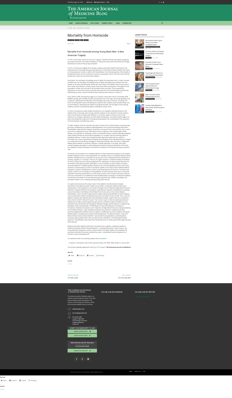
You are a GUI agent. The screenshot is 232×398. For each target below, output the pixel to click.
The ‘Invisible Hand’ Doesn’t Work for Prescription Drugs (152, 86)
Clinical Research (150, 111)
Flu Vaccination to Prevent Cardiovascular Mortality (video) (154, 53)
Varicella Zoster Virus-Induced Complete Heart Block (154, 64)
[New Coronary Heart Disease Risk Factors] (139, 98)
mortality (70, 28)
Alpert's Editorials (150, 98)
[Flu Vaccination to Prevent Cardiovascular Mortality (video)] (139, 54)
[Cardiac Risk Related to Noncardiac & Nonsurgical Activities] (139, 108)
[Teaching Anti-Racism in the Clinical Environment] (139, 76)
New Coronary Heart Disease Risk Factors (152, 95)
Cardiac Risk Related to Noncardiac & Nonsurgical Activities (154, 107)
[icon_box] (76, 309)
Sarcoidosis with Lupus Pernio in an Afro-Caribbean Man (153, 42)
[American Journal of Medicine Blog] (93, 12)
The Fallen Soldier (73, 278)
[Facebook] (159, 2)
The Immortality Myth (124, 278)
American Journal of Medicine (153, 46)
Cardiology (148, 57)
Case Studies (149, 68)
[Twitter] (161, 2)
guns (74, 28)
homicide (86, 40)
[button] (162, 23)
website (103, 238)
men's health (71, 40)
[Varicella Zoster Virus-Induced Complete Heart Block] (139, 65)
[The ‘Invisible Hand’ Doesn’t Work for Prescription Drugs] (139, 87)
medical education (150, 77)
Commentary (149, 90)
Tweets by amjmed (142, 296)
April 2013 (96, 247)
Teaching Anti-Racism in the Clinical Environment (154, 74)
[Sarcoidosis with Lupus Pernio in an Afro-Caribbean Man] (139, 43)
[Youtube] (163, 2)
